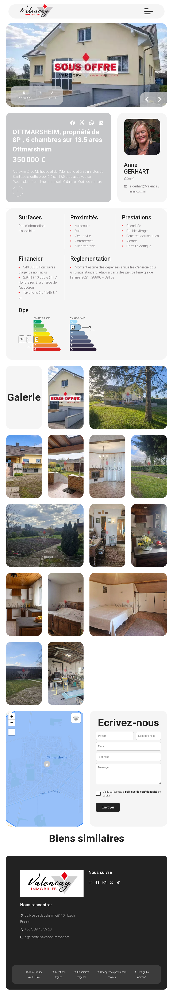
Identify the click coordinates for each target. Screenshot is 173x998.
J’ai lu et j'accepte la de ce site (132, 793)
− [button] (11, 722)
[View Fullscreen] (11, 732)
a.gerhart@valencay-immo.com (145, 188)
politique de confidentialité (141, 791)
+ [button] (11, 716)
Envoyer (108, 807)
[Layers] (76, 718)
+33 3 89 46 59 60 (38, 929)
